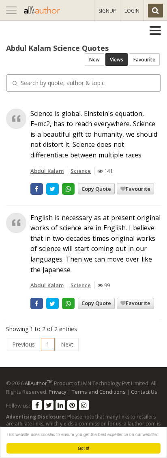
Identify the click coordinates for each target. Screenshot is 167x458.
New (94, 59)
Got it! (83, 448)
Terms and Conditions (99, 391)
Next (67, 344)
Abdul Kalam (47, 170)
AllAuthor (39, 383)
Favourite (144, 59)
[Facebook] (37, 405)
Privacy (57, 391)
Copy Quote (96, 188)
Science (81, 170)
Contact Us (144, 391)
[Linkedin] (60, 405)
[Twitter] (49, 405)
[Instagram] (84, 405)
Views (116, 59)
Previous (23, 344)
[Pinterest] (72, 405)
